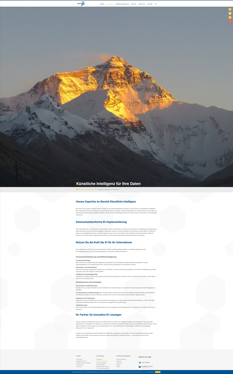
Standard (118, 361)
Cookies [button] (143, 372)
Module (118, 365)
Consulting (110, 4)
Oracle (102, 4)
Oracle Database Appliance (83, 363)
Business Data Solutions (102, 366)
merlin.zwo (142, 4)
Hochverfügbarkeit (101, 363)
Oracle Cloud (79, 365)
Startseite (80, 189)
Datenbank (79, 359)
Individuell (119, 363)
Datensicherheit (100, 365)
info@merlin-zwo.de (146, 367)
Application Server (81, 361)
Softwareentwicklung (122, 4)
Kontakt (150, 4)
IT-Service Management (102, 368)
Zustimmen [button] (158, 372)
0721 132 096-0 (144, 363)
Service (133, 4)
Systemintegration (121, 359)
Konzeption (99, 359)
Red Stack (79, 366)
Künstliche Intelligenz (102, 361)
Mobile (118, 366)
